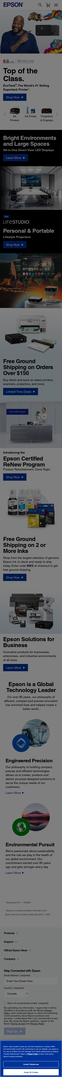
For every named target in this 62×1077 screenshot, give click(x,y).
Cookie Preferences (31, 1064)
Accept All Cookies (31, 1072)
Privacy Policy (33, 1054)
